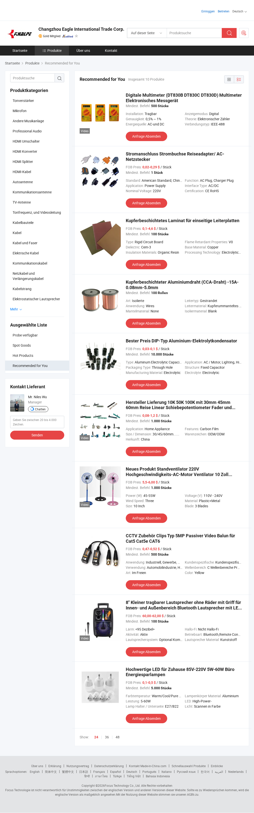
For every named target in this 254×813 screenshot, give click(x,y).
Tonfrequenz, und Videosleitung (37, 212)
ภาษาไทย (101, 776)
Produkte (54, 50)
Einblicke (217, 766)
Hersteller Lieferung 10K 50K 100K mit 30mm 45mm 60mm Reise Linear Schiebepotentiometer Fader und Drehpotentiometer (179, 408)
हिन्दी (87, 776)
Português (149, 772)
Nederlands (236, 772)
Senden (37, 435)
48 (118, 737)
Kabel (17, 232)
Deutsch (131, 772)
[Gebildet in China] (37, 10)
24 (96, 737)
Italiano (166, 772)
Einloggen (208, 11)
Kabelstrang (22, 288)
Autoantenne (23, 182)
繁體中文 (68, 772)
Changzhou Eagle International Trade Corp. (81, 29)
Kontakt (111, 50)
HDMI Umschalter (26, 141)
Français (99, 772)
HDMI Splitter (23, 161)
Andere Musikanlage (28, 121)
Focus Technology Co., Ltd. (122, 785)
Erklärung (54, 766)
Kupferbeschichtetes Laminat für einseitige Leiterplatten (182, 220)
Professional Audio (27, 131)
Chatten (40, 409)
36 (107, 737)
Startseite (19, 50)
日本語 (83, 772)
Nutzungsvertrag (77, 766)
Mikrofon (20, 110)
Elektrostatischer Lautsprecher (36, 299)
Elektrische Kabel (26, 253)
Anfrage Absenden (146, 136)
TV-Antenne (22, 202)
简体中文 (51, 772)
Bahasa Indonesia (158, 776)
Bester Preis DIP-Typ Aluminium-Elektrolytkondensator (181, 340)
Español (115, 772)
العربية (219, 772)
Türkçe (117, 776)
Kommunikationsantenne (32, 192)
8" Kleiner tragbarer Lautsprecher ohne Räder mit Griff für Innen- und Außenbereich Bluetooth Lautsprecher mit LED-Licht (184, 608)
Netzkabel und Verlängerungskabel (28, 276)
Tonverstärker (23, 100)
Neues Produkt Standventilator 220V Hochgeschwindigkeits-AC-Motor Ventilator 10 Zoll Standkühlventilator (177, 474)
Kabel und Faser (25, 243)
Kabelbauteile (23, 222)
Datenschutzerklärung (109, 766)
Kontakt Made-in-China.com (147, 766)
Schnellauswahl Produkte (189, 766)
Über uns (83, 50)
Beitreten (223, 11)
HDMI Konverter (25, 151)
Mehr (14, 309)
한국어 (205, 772)
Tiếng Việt (134, 776)
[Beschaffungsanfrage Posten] (244, 33)
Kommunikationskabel (30, 263)
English (35, 772)
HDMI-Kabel (22, 171)
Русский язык (186, 772)
